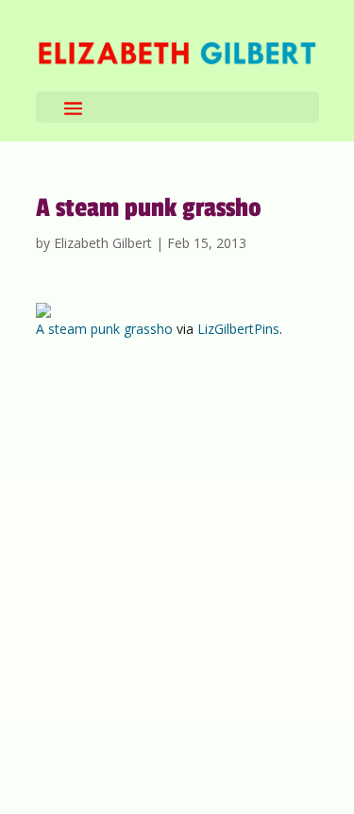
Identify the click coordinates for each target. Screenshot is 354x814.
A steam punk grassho (104, 329)
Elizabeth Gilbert (103, 243)
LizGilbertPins (238, 329)
